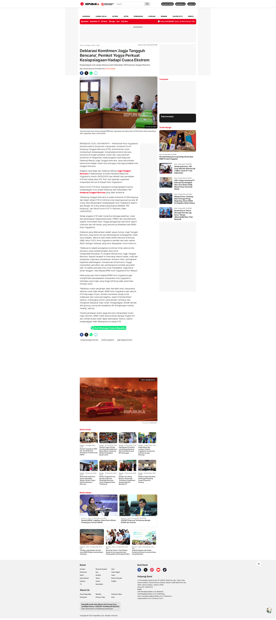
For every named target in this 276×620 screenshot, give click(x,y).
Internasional (84, 578)
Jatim (126, 16)
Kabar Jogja (95, 45)
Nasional (86, 16)
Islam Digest (115, 572)
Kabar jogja (101, 16)
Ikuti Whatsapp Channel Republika (110, 328)
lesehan (151, 16)
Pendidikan (138, 16)
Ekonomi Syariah (101, 569)
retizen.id (191, 4)
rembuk (164, 16)
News (82, 575)
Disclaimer (83, 597)
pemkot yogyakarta (108, 340)
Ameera (82, 569)
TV (81, 584)
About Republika (85, 594)
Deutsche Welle (167, 4)
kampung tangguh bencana (89, 340)
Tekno (98, 578)
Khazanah (83, 572)
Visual (98, 581)
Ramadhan (99, 584)
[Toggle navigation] (82, 4)
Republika (84, 21)
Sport (113, 575)
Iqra (97, 572)
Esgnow (82, 581)
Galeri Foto (178, 16)
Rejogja (87, 45)
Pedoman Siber (116, 594)
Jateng (115, 16)
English (113, 581)
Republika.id (180, 4)
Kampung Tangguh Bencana (93, 192)
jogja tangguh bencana (124, 340)
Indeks (191, 16)
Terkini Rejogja (165, 127)
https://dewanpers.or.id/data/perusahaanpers (97, 609)
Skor (112, 569)
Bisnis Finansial (116, 578)
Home (82, 45)
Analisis (98, 575)
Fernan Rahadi (110, 69)
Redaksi (98, 594)
